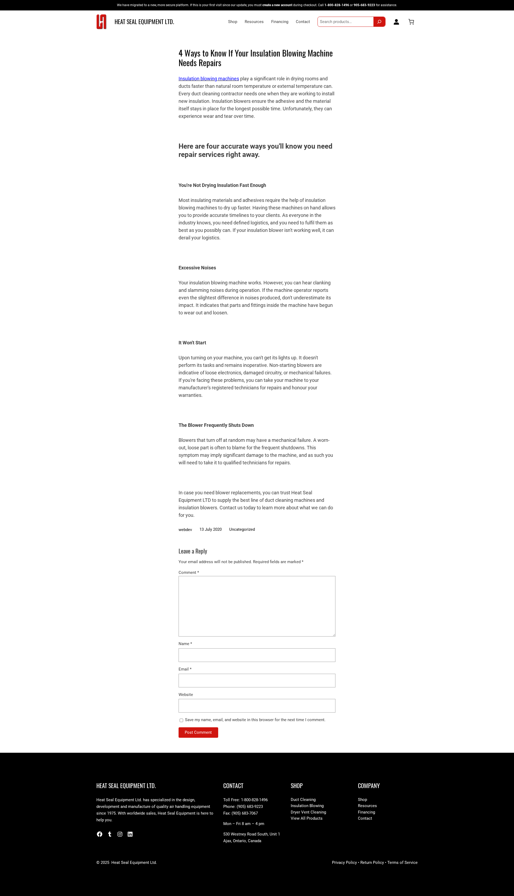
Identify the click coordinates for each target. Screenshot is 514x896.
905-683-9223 (364, 5)
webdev (185, 529)
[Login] (395, 21)
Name (185, 643)
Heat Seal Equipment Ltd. (144, 22)
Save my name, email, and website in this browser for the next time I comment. (255, 719)
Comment (189, 572)
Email (185, 669)
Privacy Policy (344, 862)
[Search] (379, 22)
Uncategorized (242, 529)
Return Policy (372, 862)
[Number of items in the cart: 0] (411, 21)
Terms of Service (402, 862)
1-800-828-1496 (336, 5)
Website (186, 694)
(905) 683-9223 (250, 806)
